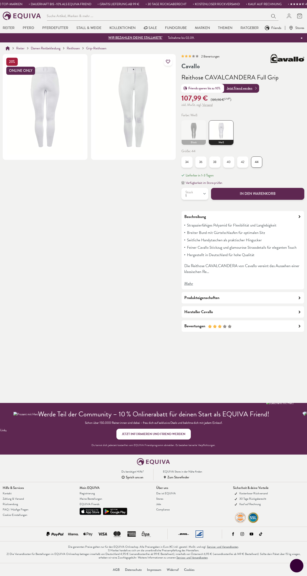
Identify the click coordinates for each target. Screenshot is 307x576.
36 (200, 161)
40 (229, 161)
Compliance (163, 509)
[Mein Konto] (289, 16)
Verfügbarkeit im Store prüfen (204, 182)
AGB (116, 569)
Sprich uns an (134, 477)
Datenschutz (133, 569)
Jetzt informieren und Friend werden (153, 434)
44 (256, 161)
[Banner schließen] (301, 38)
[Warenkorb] (299, 16)
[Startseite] (7, 48)
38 (214, 161)
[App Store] (90, 511)
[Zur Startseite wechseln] (22, 16)
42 (242, 161)
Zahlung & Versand (13, 498)
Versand (207, 104)
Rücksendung (10, 504)
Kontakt (7, 493)
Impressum (154, 569)
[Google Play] (115, 511)
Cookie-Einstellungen (15, 515)
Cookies (189, 569)
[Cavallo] (287, 62)
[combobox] (158, 15)
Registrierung (87, 493)
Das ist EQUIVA (166, 493)
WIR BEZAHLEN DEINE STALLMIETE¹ (135, 37)
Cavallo (190, 66)
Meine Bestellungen (91, 498)
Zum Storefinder (178, 477)
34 (187, 161)
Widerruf (173, 569)
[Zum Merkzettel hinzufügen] (168, 62)
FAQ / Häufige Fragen (15, 509)
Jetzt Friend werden (239, 88)
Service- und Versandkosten (222, 546)
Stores (299, 27)
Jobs (158, 504)
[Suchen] (273, 15)
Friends (276, 27)
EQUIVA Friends (90, 504)
